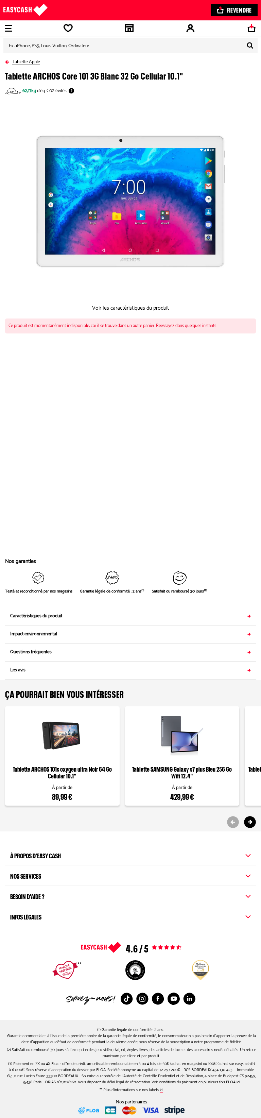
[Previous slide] (233, 822)
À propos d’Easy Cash (35, 855)
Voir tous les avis (145, 947)
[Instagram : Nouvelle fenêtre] (142, 999)
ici (238, 1082)
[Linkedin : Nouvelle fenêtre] (189, 999)
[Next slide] (250, 822)
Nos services (25, 875)
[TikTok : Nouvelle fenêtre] (127, 999)
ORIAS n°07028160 (60, 1082)
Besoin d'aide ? (27, 896)
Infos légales (25, 916)
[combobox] (130, 45)
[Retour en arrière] (8, 60)
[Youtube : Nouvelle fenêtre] (174, 999)
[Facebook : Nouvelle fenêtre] (158, 999)
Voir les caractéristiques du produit (130, 308)
